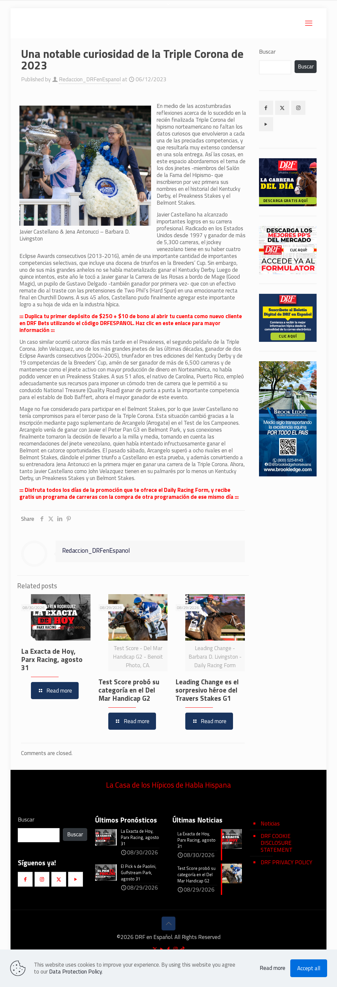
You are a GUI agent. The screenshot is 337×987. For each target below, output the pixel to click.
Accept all (308, 968)
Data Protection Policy (75, 971)
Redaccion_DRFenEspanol (90, 79)
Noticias (270, 823)
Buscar (267, 51)
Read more (272, 968)
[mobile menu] (308, 23)
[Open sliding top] (168, 7)
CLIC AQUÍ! (298, 250)
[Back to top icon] (168, 923)
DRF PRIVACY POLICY (286, 862)
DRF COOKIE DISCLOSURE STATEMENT (277, 843)
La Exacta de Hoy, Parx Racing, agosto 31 (52, 659)
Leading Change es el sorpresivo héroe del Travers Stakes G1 (207, 689)
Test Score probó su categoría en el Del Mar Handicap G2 (128, 689)
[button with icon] (266, 108)
